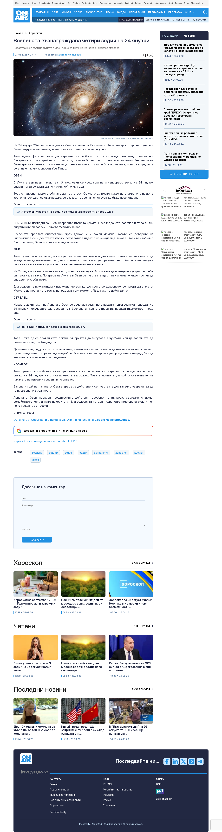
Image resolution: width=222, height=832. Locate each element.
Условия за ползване (63, 795)
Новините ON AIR (72, 19)
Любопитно (94, 12)
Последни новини (131, 19)
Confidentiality (58, 812)
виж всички (141, 562)
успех (35, 459)
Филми (160, 779)
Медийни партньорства (117, 789)
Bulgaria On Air (59, 3)
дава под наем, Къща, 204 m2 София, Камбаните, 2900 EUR (194, 218)
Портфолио (57, 805)
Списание (109, 805)
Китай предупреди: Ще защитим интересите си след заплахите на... (82, 730)
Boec (186, 3)
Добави (36, 539)
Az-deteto (148, 3)
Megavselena (197, 3)
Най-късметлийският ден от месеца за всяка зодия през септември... (82, 603)
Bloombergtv (44, 3)
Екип (106, 779)
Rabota (138, 3)
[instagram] (191, 761)
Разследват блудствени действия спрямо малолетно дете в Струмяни (183, 92)
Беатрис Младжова (69, 54)
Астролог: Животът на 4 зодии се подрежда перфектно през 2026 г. (67, 211)
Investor (25, 3)
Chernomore (160, 3)
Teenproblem (105, 3)
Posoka (178, 3)
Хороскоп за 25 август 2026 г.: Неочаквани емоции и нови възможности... (131, 603)
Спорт (78, 12)
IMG (18, 3)
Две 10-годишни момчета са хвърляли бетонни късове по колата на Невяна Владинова (183, 47)
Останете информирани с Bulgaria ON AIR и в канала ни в (71, 419)
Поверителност (59, 789)
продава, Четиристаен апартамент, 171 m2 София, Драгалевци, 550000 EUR (195, 253)
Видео (121, 12)
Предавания (156, 12)
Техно (110, 12)
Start (171, 3)
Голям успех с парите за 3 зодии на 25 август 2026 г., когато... (32, 667)
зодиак (53, 452)
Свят (55, 12)
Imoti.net (129, 3)
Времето (201, 19)
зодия (68, 452)
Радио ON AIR (182, 19)
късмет (139, 452)
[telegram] (200, 761)
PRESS (107, 784)
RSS (159, 784)
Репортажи (137, 12)
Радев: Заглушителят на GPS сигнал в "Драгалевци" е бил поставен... (130, 667)
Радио (107, 800)
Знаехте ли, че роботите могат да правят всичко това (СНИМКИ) (183, 136)
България (42, 12)
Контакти (55, 779)
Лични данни (164, 798)
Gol (69, 3)
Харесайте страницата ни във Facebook (45, 441)
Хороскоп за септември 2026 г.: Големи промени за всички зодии (34, 603)
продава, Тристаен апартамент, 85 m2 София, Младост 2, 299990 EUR (193, 236)
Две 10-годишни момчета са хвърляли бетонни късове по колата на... (34, 730)
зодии (83, 452)
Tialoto (76, 3)
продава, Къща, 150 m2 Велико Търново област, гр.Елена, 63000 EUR (195, 202)
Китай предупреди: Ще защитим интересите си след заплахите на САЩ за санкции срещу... (184, 70)
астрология (101, 452)
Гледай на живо (46, 19)
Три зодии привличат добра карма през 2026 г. (53, 326)
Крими (66, 12)
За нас (54, 784)
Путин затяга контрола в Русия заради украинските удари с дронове (182, 156)
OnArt (160, 791)
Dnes (34, 3)
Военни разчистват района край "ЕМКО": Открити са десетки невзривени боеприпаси (182, 114)
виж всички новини (184, 174)
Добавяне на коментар (43, 487)
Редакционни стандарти (65, 800)
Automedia (118, 3)
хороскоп (121, 452)
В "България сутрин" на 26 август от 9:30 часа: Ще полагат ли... (128, 730)
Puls (95, 3)
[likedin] (175, 761)
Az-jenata (86, 3)
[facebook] (166, 761)
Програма (175, 12)
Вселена (37, 452)
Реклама (108, 795)
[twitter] (183, 761)
